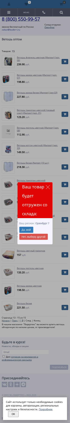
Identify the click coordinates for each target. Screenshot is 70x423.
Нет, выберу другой (33, 236)
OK (13, 414)
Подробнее (45, 409)
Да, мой (26, 229)
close (48, 187)
